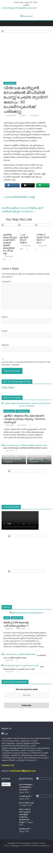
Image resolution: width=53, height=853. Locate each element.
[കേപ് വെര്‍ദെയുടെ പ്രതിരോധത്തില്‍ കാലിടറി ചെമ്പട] (24, 445)
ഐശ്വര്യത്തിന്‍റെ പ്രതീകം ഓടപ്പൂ (37, 457)
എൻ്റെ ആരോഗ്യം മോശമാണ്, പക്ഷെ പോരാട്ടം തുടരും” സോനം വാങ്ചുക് (24, 419)
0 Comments (34, 115)
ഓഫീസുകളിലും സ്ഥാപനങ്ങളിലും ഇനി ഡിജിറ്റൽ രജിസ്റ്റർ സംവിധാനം (22, 209)
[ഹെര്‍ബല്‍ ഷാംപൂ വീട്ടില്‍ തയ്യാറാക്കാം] (19, 654)
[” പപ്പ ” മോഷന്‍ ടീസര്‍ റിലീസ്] (26, 225)
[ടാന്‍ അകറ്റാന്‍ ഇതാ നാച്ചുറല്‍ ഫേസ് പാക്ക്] (20, 665)
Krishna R (23, 115)
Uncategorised (10, 83)
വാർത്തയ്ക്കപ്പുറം (22, 411)
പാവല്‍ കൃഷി (24, 796)
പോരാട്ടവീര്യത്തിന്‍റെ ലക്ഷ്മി (18, 196)
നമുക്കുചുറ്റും (9, 411)
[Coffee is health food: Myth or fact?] (43, 225)
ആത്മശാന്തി (24, 828)
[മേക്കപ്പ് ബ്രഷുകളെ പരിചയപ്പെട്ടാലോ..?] (27, 612)
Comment (6, 281)
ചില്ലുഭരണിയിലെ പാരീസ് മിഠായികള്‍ (11, 457)
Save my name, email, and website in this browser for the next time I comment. (26, 363)
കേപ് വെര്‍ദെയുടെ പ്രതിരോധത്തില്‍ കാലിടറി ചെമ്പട (25, 448)
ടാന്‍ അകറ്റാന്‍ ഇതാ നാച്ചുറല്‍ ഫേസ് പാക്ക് (23, 667)
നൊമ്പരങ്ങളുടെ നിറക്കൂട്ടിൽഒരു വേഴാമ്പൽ (19, 8)
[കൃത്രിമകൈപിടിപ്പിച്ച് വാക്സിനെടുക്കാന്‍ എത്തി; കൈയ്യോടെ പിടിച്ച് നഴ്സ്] (10, 225)
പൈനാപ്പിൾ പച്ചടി (26, 802)
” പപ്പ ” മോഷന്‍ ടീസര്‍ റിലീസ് (24, 238)
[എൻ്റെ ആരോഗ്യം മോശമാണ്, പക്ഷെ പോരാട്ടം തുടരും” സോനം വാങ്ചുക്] (26, 403)
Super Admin (22, 425)
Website (5, 345)
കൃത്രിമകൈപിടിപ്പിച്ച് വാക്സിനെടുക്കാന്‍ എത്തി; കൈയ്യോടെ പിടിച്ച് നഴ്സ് (10, 244)
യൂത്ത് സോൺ (17, 618)
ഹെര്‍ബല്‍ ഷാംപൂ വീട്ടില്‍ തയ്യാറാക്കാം (24, 656)
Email (5, 331)
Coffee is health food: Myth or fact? (42, 238)
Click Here (8, 387)
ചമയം (7, 618)
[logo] (5, 733)
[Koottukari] (4, 23)
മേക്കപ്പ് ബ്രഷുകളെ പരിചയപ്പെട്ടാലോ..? (16, 623)
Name (5, 317)
